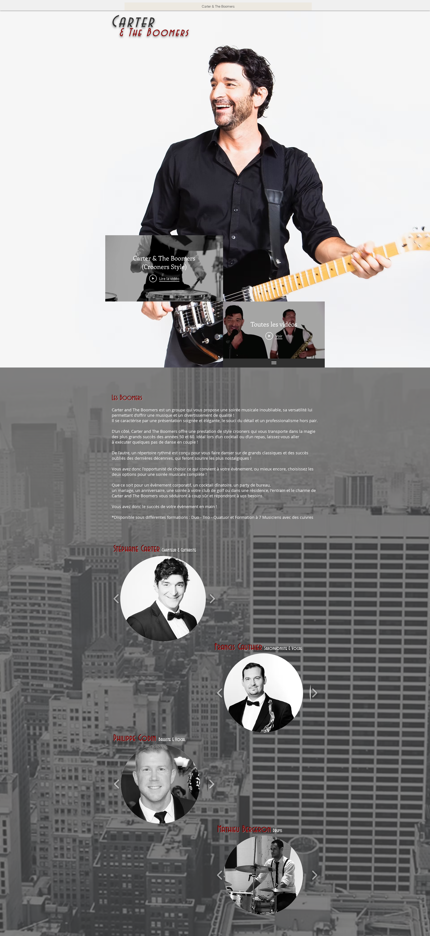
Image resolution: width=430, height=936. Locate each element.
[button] (163, 598)
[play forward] (212, 598)
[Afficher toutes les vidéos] (274, 363)
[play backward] (116, 598)
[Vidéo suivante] (315, 330)
